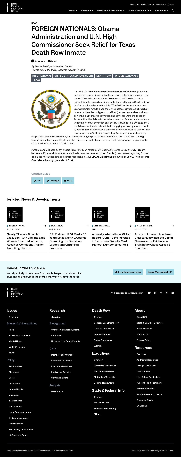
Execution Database (61, 360)
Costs (12, 377)
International (41, 75)
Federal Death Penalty (105, 408)
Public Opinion (16, 423)
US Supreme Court (18, 435)
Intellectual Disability (19, 335)
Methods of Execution (105, 377)
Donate (171, 4)
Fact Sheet (56, 335)
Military (97, 414)
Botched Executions (104, 382)
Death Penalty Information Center (53, 66)
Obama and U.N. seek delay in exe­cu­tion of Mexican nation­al (64, 149)
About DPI (134, 4)
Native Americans (103, 340)
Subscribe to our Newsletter (128, 293)
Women (98, 345)
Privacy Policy (143, 340)
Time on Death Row (104, 328)
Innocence (14, 395)
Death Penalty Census (62, 354)
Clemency (14, 372)
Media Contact (147, 4)
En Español (142, 405)
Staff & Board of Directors (150, 322)
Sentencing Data (59, 377)
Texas (36, 79)
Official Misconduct (19, 418)
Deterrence (14, 383)
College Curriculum (146, 365)
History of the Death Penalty (65, 341)
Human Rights (16, 389)
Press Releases (144, 328)
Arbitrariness (15, 366)
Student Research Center (150, 394)
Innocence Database (61, 366)
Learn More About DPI (160, 272)
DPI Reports (57, 391)
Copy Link (40, 61)
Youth (11, 352)
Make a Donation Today (128, 272)
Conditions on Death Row (106, 322)
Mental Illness (15, 341)
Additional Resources (147, 360)
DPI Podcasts (143, 371)
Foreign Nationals (126, 75)
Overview (13, 317)
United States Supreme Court (73, 75)
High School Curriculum (148, 377)
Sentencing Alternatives (21, 429)
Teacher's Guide (145, 400)
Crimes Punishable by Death (65, 329)
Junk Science (15, 406)
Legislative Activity (61, 372)
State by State (101, 402)
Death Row (103, 75)
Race (11, 329)
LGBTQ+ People (17, 347)
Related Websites (146, 388)
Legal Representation (20, 412)
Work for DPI (143, 334)
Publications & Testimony (149, 382)
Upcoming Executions (105, 365)
